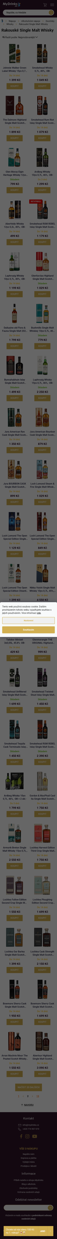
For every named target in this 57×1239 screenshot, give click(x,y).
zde (39, 613)
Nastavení (28, 620)
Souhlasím (28, 629)
